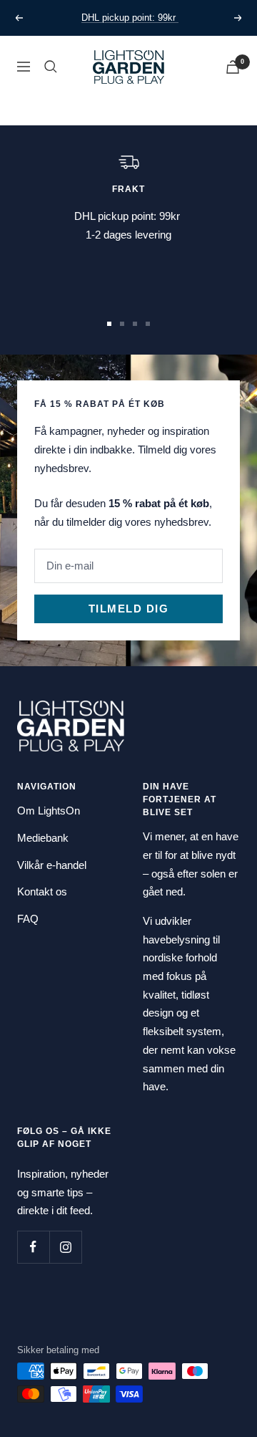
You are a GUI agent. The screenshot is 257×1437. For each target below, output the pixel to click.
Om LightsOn (48, 810)
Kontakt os (42, 891)
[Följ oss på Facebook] (33, 1247)
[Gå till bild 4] (148, 324)
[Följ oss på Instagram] (65, 1247)
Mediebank (43, 838)
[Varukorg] (233, 67)
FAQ (28, 919)
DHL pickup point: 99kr (129, 17)
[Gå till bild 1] (109, 324)
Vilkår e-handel (51, 865)
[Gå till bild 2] (122, 324)
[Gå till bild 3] (135, 324)
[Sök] (50, 66)
